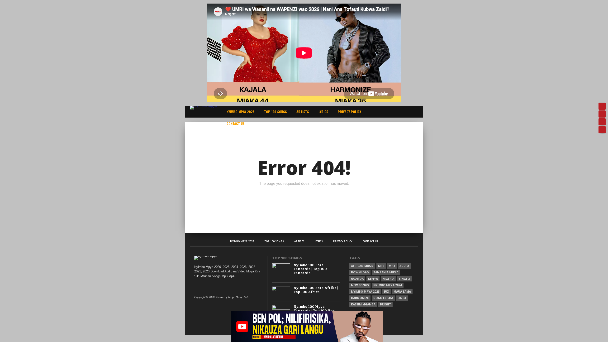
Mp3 (381, 266)
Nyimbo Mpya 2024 (387, 285)
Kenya (373, 279)
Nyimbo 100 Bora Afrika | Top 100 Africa (316, 290)
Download (360, 272)
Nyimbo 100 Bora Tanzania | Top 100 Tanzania (310, 269)
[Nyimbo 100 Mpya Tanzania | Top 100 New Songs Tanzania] (281, 308)
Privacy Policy (349, 111)
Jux (386, 292)
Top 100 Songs (275, 111)
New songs (360, 285)
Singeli (404, 279)
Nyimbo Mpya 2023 (365, 292)
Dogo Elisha (383, 298)
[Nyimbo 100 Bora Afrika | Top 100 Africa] (281, 290)
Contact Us (236, 123)
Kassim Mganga (363, 304)
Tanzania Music (386, 272)
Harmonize (360, 298)
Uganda (357, 279)
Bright (385, 304)
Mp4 (392, 266)
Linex (402, 298)
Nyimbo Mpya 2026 (241, 111)
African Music (362, 266)
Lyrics (323, 111)
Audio (404, 266)
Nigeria (388, 279)
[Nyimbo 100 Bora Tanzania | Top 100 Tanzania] (281, 267)
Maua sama (402, 292)
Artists (302, 111)
